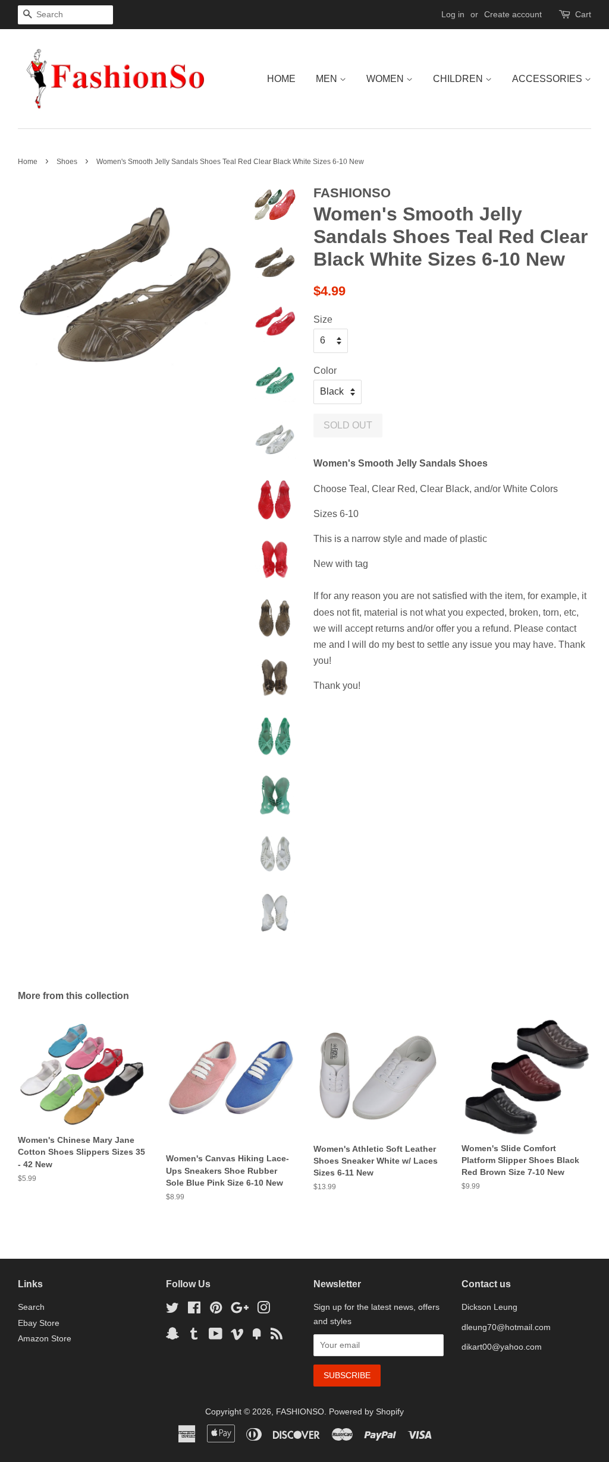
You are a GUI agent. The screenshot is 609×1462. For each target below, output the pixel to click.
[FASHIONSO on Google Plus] (240, 1310)
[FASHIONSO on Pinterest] (215, 1310)
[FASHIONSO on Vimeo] (237, 1336)
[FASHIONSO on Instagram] (263, 1310)
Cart (583, 14)
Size (322, 319)
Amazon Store (44, 1338)
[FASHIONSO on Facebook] (194, 1310)
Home (281, 79)
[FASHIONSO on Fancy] (257, 1336)
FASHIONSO (300, 1411)
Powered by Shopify (366, 1411)
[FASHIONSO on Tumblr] (193, 1336)
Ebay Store (38, 1323)
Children (459, 79)
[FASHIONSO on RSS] (276, 1336)
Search (31, 1307)
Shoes (66, 161)
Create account (513, 14)
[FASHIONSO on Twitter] (172, 1310)
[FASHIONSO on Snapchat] (172, 1336)
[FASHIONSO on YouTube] (215, 1336)
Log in (452, 14)
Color (325, 371)
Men (328, 79)
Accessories (548, 79)
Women (386, 79)
